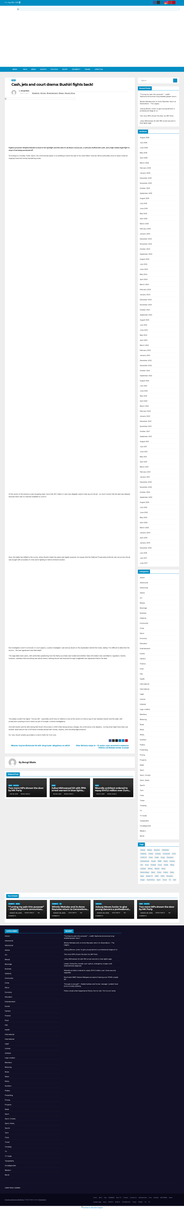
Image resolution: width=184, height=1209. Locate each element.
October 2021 (145, 431)
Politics (54, 69)
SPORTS (110, 1202)
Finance (143, 664)
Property (143, 760)
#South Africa (70, 93)
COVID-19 (143, 857)
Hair (141, 674)
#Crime (43, 93)
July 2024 (143, 264)
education (170, 857)
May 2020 (143, 517)
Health (142, 679)
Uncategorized (145, 826)
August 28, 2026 (16, 912)
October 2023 (145, 310)
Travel (142, 800)
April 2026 (144, 158)
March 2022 (144, 406)
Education (143, 643)
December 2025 (146, 178)
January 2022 (145, 416)
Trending (143, 806)
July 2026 (143, 143)
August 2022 (144, 381)
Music (142, 724)
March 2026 (144, 163)
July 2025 (143, 203)
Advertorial (144, 583)
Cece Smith (72, 912)
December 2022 (146, 360)
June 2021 (144, 452)
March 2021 (144, 467)
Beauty (142, 603)
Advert (142, 578)
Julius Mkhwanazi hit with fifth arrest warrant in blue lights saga (69, 790)
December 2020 (146, 482)
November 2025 (146, 183)
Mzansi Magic (144, 872)
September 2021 (146, 436)
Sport (65, 69)
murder (157, 868)
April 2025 (143, 219)
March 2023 (144, 345)
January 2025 (145, 234)
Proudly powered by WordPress (14, 1199)
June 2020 (144, 512)
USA (174, 880)
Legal (142, 694)
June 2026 (144, 148)
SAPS (162, 876)
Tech (25, 69)
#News (61, 93)
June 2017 (144, 563)
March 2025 (144, 224)
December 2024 (146, 239)
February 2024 (145, 289)
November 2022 (146, 365)
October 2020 (145, 492)
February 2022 (145, 411)
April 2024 (144, 279)
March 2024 (144, 284)
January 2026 (145, 173)
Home (95, 1197)
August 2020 (144, 502)
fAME (159, 861)
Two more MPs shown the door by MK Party (26, 789)
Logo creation (145, 709)
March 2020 (144, 528)
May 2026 (143, 153)
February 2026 (145, 168)
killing (172, 865)
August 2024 (144, 259)
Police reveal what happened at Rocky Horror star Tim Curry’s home (90, 991)
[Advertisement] (69, 175)
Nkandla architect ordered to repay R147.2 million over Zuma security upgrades (112, 790)
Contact (125, 1197)
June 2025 (144, 208)
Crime (142, 628)
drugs (163, 857)
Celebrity (76, 69)
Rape (142, 876)
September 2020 (146, 497)
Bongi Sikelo (25, 91)
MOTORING (163, 1197)
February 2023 (145, 350)
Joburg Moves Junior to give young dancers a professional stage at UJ (112, 909)
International (144, 684)
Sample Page (97, 1202)
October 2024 (145, 249)
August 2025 (144, 198)
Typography (144, 821)
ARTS (100, 1197)
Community (144, 623)
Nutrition (143, 740)
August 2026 (144, 137)
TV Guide (143, 816)
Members (143, 714)
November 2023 (146, 305)
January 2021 (145, 477)
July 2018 (143, 553)
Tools (142, 795)
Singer (142, 880)
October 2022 (145, 371)
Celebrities (165, 850)
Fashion (143, 659)
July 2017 (143, 558)
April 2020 (144, 522)
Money (150, 868)
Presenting (144, 750)
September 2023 (146, 315)
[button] (177, 69)
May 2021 (143, 457)
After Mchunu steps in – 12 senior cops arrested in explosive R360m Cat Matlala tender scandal (102, 746)
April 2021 (143, 462)
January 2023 (145, 355)
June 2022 (144, 391)
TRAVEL (87, 69)
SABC (157, 876)
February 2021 (145, 472)
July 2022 (143, 386)
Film (141, 865)
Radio (172, 872)
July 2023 (143, 325)
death (157, 857)
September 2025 (146, 193)
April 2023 (143, 340)
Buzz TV (118, 1197)
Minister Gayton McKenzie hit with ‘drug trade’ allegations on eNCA (40, 745)
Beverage (143, 608)
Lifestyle (99, 69)
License (142, 699)
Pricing (142, 755)
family (166, 861)
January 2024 (145, 295)
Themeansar (42, 1199)
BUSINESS (111, 1197)
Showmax (170, 876)
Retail (142, 765)
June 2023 (144, 330)
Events (142, 654)
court (174, 853)
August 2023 (144, 320)
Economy (143, 638)
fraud (160, 865)
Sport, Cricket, (145, 775)
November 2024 (146, 244)
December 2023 (146, 300)
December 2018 (146, 548)
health (166, 865)
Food (142, 669)
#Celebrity (35, 93)
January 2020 (145, 533)
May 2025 (143, 213)
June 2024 (144, 269)
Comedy (158, 853)
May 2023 (143, 335)
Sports (43, 69)
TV (141, 811)
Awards (142, 850)
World (142, 836)
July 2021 (143, 447)
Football (153, 865)
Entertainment (145, 648)
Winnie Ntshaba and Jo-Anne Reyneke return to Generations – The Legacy (70, 909)
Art (141, 598)
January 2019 (145, 543)
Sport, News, (145, 780)
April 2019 (143, 538)
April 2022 (143, 401)
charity (151, 853)
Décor (142, 633)
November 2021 (146, 426)
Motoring (143, 719)
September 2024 (146, 254)
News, (142, 735)
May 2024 (143, 274)
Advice (142, 593)
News (15, 69)
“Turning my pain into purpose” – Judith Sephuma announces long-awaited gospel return (26, 909)
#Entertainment (52, 93)
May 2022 (143, 396)
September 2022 (146, 376)
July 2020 (143, 507)
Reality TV (149, 876)
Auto (105, 1197)
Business (143, 613)
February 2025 (145, 229)
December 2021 (146, 421)
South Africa (151, 880)
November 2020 (146, 487)
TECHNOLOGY (126, 1202)
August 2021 (144, 441)
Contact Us (133, 1197)
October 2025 (145, 188)
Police (159, 872)
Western (143, 831)
